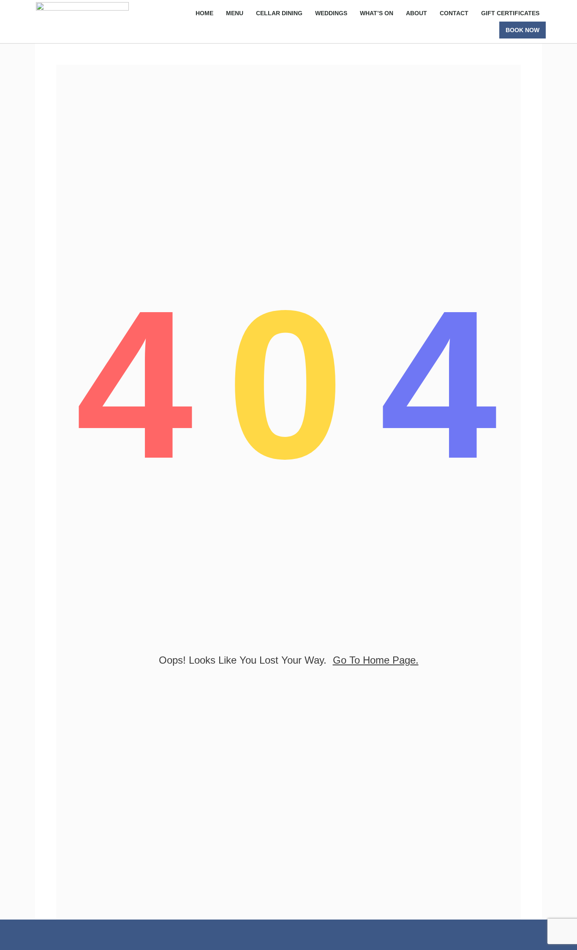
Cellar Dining (279, 13)
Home (204, 13)
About (416, 13)
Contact (454, 13)
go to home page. (376, 660)
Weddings (331, 13)
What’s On (376, 13)
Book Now (522, 30)
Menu (234, 13)
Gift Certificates (510, 13)
